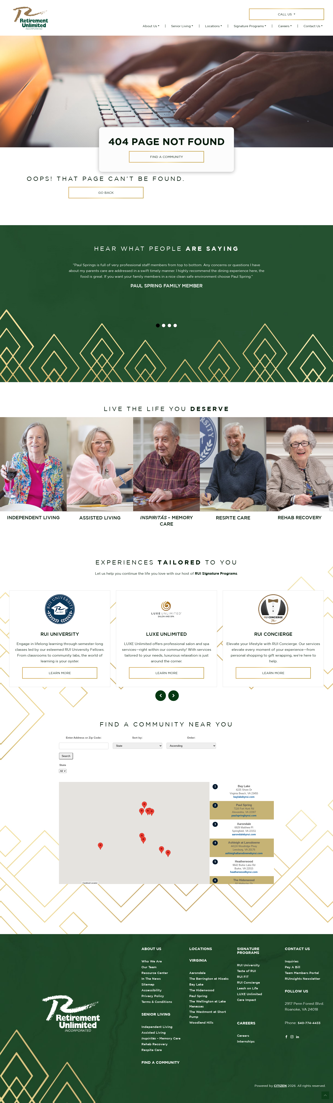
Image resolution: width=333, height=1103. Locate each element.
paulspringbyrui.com (243, 815)
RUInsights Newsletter (302, 978)
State (62, 765)
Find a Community (166, 157)
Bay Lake (196, 984)
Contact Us (312, 26)
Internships (246, 1041)
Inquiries (292, 961)
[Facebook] (286, 1036)
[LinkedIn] (297, 1036)
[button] (168, 853)
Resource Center (154, 973)
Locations (212, 26)
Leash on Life (247, 988)
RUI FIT (243, 976)
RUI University (248, 965)
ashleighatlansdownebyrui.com (244, 853)
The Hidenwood (201, 990)
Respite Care (151, 1050)
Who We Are (151, 961)
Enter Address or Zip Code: (84, 737)
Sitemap (147, 984)
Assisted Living (153, 1032)
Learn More (60, 673)
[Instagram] (291, 1036)
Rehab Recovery (154, 1044)
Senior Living (181, 26)
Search (66, 755)
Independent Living (156, 1026)
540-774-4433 (309, 1023)
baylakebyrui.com (244, 796)
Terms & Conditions (156, 1001)
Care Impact (246, 1000)
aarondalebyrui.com (244, 834)
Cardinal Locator (90, 883)
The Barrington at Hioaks (209, 978)
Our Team (148, 967)
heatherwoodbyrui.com (244, 872)
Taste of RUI (246, 971)
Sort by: (137, 737)
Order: (191, 737)
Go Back (106, 192)
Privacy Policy (152, 996)
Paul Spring (198, 996)
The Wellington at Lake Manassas (207, 1004)
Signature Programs (249, 26)
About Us (150, 26)
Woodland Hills (201, 1022)
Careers (283, 26)
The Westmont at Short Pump (207, 1014)
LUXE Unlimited (249, 994)
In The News (151, 978)
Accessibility (151, 990)
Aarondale (197, 973)
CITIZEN (280, 1085)
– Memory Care (161, 1038)
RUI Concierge (248, 982)
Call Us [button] (285, 14)
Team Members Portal (302, 973)
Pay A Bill (292, 967)
